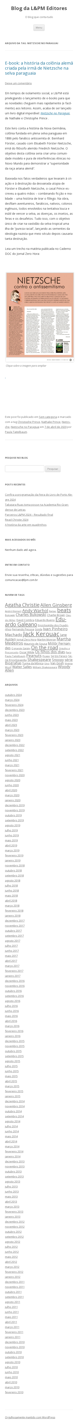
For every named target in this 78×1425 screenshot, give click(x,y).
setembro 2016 (14, 996)
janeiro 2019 (12, 860)
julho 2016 (11, 1006)
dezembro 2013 (15, 1161)
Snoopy (58, 659)
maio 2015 (11, 1076)
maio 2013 (11, 1196)
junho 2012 (12, 1252)
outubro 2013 (13, 1171)
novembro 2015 (15, 1046)
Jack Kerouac (41, 634)
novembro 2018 (15, 865)
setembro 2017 (14, 936)
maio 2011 (11, 1317)
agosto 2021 (12, 755)
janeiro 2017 (12, 976)
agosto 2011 (12, 1302)
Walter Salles (22, 667)
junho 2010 (12, 1372)
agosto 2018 (12, 880)
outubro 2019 (13, 815)
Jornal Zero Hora (26, 639)
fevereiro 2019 (14, 855)
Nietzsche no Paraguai (55, 113)
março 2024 (12, 700)
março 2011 (12, 1327)
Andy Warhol (35, 610)
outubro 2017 (13, 931)
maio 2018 (11, 895)
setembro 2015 (14, 1056)
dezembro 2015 (15, 1041)
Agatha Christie (22, 604)
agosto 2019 (12, 825)
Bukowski (10, 615)
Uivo (47, 663)
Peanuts (34, 655)
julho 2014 (11, 1126)
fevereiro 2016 (14, 1031)
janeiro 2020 (12, 800)
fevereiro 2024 (14, 705)
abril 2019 (11, 845)
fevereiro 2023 (14, 735)
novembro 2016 (15, 986)
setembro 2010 (14, 1357)
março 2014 (12, 1146)
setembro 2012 (14, 1237)
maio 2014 (11, 1136)
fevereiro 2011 (14, 1332)
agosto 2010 (12, 1362)
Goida (38, 629)
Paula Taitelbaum (16, 432)
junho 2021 (12, 760)
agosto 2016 (12, 1001)
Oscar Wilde (26, 652)
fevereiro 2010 (14, 1392)
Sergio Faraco (59, 656)
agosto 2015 (12, 1061)
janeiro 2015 (12, 1096)
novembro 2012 (15, 1227)
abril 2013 (11, 1201)
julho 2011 (11, 1307)
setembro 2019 (14, 820)
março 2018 (12, 905)
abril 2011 (11, 1322)
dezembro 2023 (15, 710)
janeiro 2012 (12, 1277)
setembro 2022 (14, 750)
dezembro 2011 (15, 1282)
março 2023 (12, 730)
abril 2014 (11, 1141)
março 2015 (12, 1086)
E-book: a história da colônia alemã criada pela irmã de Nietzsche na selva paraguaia (39, 68)
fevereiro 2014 (14, 1151)
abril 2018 (11, 900)
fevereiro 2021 (14, 770)
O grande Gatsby (20, 648)
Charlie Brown (56, 615)
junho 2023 (12, 715)
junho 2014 (12, 1131)
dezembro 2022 (15, 745)
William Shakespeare (45, 667)
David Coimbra (25, 620)
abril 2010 (11, 1382)
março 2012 (12, 1267)
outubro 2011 (13, 1292)
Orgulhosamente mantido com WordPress (30, 1417)
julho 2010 (11, 1367)
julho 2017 (11, 946)
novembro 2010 (15, 1347)
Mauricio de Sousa (35, 644)
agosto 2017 (12, 941)
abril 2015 (11, 1081)
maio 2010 (11, 1377)
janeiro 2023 (12, 740)
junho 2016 (12, 1011)
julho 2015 (11, 1066)
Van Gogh (57, 663)
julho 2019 (11, 830)
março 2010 (12, 1387)
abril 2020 (11, 790)
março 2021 (12, 765)
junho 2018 (12, 890)
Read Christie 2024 (16, 520)
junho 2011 (12, 1312)
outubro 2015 (13, 1051)
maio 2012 (11, 1257)
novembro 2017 (15, 925)
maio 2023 (11, 720)
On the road (44, 647)
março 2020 (12, 795)
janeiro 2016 (12, 1036)
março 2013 (12, 1206)
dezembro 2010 (15, 1342)
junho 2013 (12, 1191)
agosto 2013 (12, 1181)
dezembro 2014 (15, 1101)
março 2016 (12, 1026)
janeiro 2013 (12, 1216)
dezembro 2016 (15, 981)
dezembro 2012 (15, 1221)
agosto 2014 (12, 1121)
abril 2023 (11, 725)
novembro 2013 (15, 1166)
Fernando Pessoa (23, 629)
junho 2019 (12, 835)
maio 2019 (11, 840)
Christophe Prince (29, 422)
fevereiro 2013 (14, 1211)
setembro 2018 (14, 875)
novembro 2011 (15, 1287)
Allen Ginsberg (56, 605)
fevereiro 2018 (14, 910)
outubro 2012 (13, 1232)
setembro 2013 (14, 1176)
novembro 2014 (15, 1106)
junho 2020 (12, 785)
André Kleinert (13, 611)
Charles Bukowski (31, 614)
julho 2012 (11, 1247)
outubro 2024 (13, 695)
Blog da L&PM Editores (39, 8)
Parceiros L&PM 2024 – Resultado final (29, 515)
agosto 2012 (12, 1242)
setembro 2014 (14, 1116)
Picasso (46, 656)
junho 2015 (12, 1071)
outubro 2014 (13, 1111)
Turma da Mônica (32, 663)
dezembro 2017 (15, 920)
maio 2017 (11, 956)
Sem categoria (48, 417)
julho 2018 (11, 885)
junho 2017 (12, 951)
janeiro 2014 (12, 1156)
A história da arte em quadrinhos (26, 525)
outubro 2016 (13, 991)
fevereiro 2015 (14, 1091)
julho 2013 (11, 1186)
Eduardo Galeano (35, 621)
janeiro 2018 (12, 915)
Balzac (52, 611)
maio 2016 (11, 1016)
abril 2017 (11, 961)
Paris (68, 652)
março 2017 (12, 966)
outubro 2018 (13, 870)
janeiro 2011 (12, 1337)
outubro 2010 (13, 1352)
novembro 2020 (15, 775)
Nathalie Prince (51, 422)
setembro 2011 (14, 1297)
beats (64, 610)
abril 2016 (11, 1021)
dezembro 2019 (15, 805)
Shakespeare (39, 659)
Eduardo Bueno (45, 620)
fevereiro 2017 (14, 971)
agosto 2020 (12, 780)
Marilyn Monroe (46, 639)
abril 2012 (11, 1262)
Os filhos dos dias (50, 651)
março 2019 (12, 850)
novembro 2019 (15, 810)
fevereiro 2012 (14, 1272)
